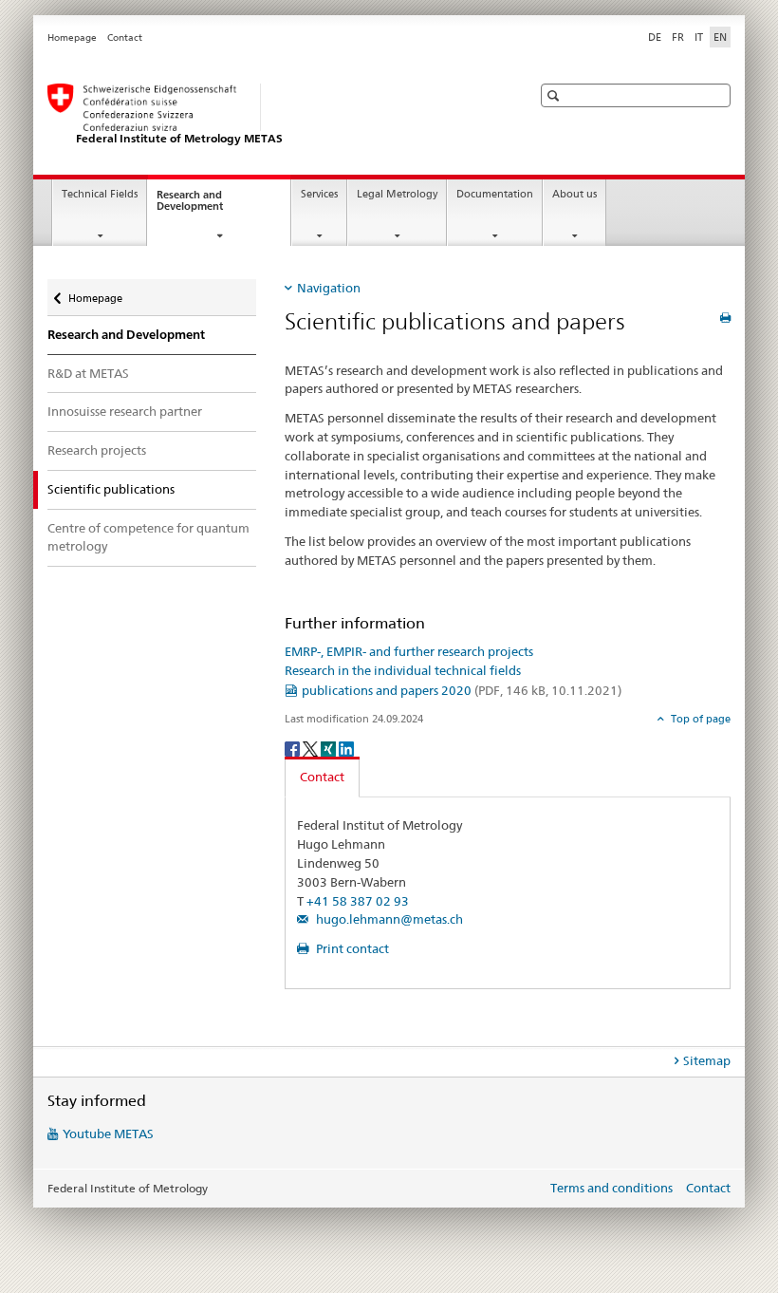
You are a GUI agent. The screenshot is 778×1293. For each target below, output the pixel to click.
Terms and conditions (611, 1187)
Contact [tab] (322, 776)
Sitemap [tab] (707, 1060)
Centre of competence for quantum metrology (148, 537)
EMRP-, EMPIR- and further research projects (409, 651)
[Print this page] (725, 318)
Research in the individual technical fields (403, 670)
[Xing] (330, 747)
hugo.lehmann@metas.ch (388, 919)
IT (699, 37)
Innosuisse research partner (124, 411)
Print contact (351, 948)
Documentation (494, 194)
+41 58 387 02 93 (357, 901)
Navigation (329, 287)
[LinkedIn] (346, 747)
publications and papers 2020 (461, 690)
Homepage (72, 37)
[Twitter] (312, 747)
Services (319, 194)
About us (574, 194)
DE (654, 37)
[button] (555, 95)
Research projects (96, 450)
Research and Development (207, 206)
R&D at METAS (88, 373)
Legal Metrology (397, 194)
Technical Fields (100, 194)
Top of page (699, 718)
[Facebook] (294, 747)
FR (678, 37)
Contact (124, 37)
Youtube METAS (108, 1133)
